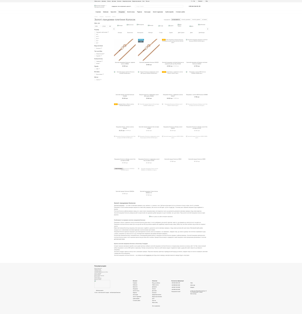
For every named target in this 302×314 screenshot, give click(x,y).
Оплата (109, 1)
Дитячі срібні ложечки (99, 275)
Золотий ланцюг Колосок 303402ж (125, 191)
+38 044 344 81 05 (194, 6)
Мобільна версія (99, 290)
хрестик (172, 207)
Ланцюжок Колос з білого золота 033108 (125, 127)
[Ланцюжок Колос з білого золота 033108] (125, 114)
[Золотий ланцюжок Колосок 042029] (149, 50)
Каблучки (105, 12)
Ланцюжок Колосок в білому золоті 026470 (172, 127)
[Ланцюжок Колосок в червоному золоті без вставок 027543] (149, 146)
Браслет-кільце (97, 279)
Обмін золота (97, 1)
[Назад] (114, 28)
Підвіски (139, 12)
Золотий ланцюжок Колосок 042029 (148, 62)
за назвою (204, 19)
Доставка (114, 1)
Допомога (104, 1)
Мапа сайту (155, 302)
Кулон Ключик (97, 274)
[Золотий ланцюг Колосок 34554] (173, 146)
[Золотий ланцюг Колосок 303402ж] (125, 178)
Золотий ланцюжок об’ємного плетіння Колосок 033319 (196, 63)
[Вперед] (207, 28)
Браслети (113, 12)
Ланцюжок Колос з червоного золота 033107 (173, 95)
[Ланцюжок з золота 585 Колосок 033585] (197, 82)
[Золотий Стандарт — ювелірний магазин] (102, 284)
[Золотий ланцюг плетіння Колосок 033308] (125, 82)
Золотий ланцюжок (119, 205)
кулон (183, 248)
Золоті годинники (158, 12)
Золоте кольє (131, 12)
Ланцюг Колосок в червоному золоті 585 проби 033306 (149, 95)
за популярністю (176, 19)
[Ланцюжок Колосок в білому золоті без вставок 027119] (197, 114)
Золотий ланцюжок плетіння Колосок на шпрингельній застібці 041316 (173, 63)
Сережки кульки (97, 270)
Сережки (98, 12)
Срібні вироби (169, 12)
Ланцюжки (122, 12)
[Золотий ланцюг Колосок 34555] (197, 146)
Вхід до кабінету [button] (156, 282)
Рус (192, 1)
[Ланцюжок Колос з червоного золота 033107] (173, 82)
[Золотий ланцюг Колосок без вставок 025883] (149, 114)
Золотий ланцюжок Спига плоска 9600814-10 (149, 192)
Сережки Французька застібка (101, 272)
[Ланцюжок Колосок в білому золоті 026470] (173, 114)
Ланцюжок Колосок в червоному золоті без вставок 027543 (148, 159)
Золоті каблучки (97, 278)
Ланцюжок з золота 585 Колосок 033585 (197, 94)
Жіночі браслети (98, 268)
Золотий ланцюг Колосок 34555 (196, 159)
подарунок (148, 255)
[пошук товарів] (182, 6)
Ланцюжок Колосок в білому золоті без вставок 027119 (196, 127)
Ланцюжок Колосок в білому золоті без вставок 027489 (124, 159)
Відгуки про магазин (136, 1)
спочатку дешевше (185, 19)
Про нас (147, 1)
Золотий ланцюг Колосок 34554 (172, 159)
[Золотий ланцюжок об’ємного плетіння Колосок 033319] (197, 50)
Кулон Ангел (97, 277)
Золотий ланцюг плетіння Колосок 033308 (125, 95)
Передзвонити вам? (175, 291)
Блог (144, 1)
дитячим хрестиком (119, 239)
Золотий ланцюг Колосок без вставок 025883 (149, 127)
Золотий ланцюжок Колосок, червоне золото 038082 (125, 63)
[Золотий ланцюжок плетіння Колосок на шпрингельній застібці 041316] (173, 50)
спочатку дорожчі (196, 19)
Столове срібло (180, 12)
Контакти (119, 1)
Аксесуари (147, 12)
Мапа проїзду (193, 293)
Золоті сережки (97, 273)
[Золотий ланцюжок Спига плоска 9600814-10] (149, 178)
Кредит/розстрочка (127, 1)
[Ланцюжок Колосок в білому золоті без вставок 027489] (125, 146)
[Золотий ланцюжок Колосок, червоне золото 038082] (125, 50)
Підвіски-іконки (97, 269)
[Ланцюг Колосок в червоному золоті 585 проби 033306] (149, 82)
